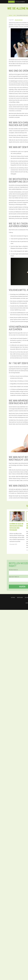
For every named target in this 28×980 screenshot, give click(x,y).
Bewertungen (20, 597)
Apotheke (13, 597)
